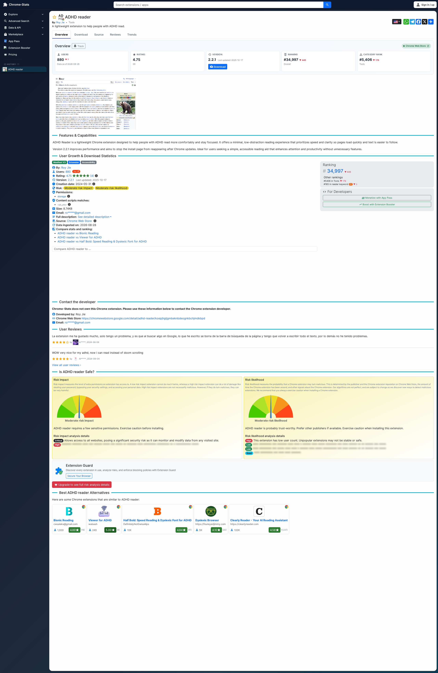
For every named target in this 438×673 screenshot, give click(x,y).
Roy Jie (60, 22)
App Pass (14, 41)
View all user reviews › (66, 365)
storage (61, 196)
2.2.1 (71, 180)
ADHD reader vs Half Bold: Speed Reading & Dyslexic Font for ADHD (102, 241)
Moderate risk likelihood (111, 188)
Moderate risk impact (78, 188)
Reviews (115, 34)
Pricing (13, 54)
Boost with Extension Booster (378, 204)
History (13, 64)
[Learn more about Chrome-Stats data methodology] (95, 221)
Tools (71, 22)
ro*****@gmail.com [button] (78, 212)
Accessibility (88, 162)
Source (99, 34)
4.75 (80, 175)
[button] (425, 4)
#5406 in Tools (332, 181)
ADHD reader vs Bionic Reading (78, 233)
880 (69, 171)
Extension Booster (19, 47)
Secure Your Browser (79, 475)
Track (80, 46)
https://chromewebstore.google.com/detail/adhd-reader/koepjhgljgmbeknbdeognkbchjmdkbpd (143, 318)
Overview (61, 34)
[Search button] (327, 5)
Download (81, 34)
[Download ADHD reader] (243, 61)
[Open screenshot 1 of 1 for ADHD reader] (95, 103)
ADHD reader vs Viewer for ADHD (79, 237)
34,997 (339, 171)
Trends (132, 34)
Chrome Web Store (416, 46)
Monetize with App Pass (378, 197)
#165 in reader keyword (338, 184)
